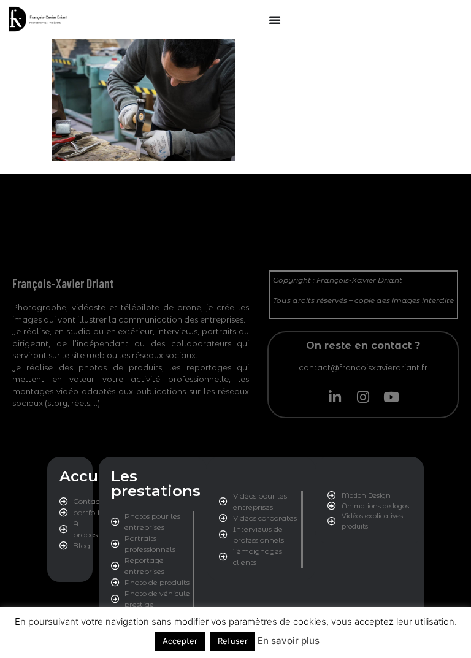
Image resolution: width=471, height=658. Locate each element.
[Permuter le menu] (275, 19)
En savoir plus (289, 640)
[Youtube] (391, 397)
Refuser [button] (233, 641)
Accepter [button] (180, 641)
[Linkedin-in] (335, 397)
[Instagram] (363, 397)
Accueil (88, 476)
